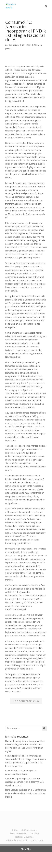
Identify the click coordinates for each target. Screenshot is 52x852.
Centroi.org (14, 45)
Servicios (34, 833)
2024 (36, 45)
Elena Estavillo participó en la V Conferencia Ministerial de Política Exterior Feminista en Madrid (25, 793)
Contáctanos (37, 840)
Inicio (15, 830)
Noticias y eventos (24, 836)
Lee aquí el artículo (26, 701)
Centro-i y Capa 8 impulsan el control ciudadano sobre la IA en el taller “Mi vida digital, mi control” (24, 782)
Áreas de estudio (18, 833)
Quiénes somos (29, 830)
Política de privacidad (16, 840)
